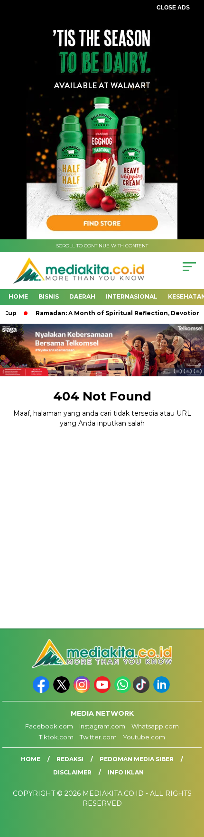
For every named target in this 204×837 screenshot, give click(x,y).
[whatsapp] (122, 690)
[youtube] (103, 690)
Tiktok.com (56, 737)
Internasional (132, 296)
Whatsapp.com (155, 726)
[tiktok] (142, 690)
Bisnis (48, 296)
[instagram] (83, 690)
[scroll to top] (190, 782)
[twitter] (62, 690)
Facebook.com (49, 726)
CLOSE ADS (173, 7)
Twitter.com (98, 737)
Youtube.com (144, 737)
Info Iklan (126, 772)
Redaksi (69, 759)
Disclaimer (72, 772)
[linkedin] (162, 690)
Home (18, 296)
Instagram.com (102, 726)
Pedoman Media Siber (137, 759)
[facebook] (42, 690)
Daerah (82, 296)
